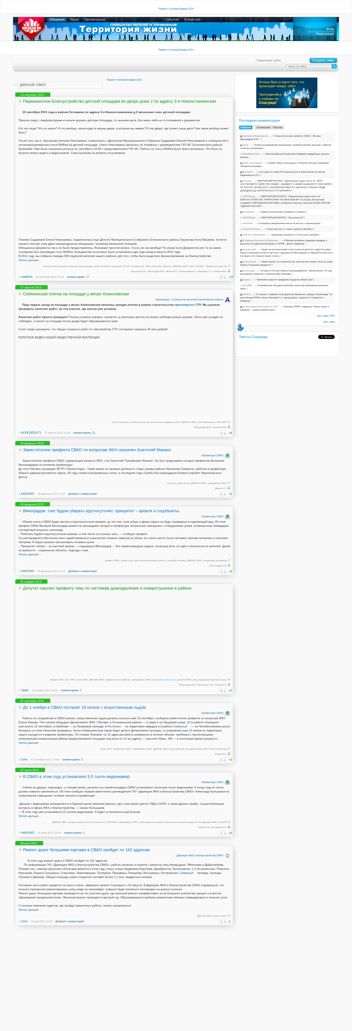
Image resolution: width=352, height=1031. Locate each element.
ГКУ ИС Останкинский (133, 266)
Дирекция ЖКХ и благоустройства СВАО (200, 855)
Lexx (24, 759)
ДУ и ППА (70, 680)
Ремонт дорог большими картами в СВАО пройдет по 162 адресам (86, 850)
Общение (57, 19)
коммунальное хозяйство (118, 680)
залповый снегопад (176, 560)
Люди (74, 19)
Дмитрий (248, 172)
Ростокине (114, 726)
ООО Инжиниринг (206, 422)
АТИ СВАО (222, 422)
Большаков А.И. (219, 827)
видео (224, 680)
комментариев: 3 (72, 759)
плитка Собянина (120, 422)
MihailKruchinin (251, 154)
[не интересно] (225, 277)
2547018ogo (249, 196)
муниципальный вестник (164, 680)
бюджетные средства (216, 266)
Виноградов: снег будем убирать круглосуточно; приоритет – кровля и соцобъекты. (101, 511)
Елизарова (249, 212)
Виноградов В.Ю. (156, 271)
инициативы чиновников (215, 560)
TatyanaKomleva (251, 229)
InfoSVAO (27, 493)
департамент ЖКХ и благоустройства (208, 749)
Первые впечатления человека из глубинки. (283, 212)
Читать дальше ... (30, 260)
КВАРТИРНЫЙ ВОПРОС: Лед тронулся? (282, 217)
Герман (247, 279)
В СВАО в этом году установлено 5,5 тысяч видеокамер (76, 776)
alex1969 (247, 285)
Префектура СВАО (212, 455)
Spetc (25, 690)
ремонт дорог (220, 916)
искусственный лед (179, 749)
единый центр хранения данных (181, 822)
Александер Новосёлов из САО (260, 306)
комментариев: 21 (84, 432)
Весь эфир (322, 315)
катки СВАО (106, 749)
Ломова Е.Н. (221, 685)
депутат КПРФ (184, 680)
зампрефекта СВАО (217, 483)
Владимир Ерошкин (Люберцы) (260, 240)
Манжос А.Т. (221, 488)
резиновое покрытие (161, 266)
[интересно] (221, 276)
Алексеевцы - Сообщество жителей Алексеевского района (189, 299)
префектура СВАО (122, 749)
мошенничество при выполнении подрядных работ (155, 422)
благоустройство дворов (55, 266)
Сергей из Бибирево (254, 234)
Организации (94, 19)
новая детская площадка (81, 266)
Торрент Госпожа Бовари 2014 (176, 8)
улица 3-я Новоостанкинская (108, 266)
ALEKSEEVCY (31, 432)
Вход (330, 29)
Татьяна (247, 181)
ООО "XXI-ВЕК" (197, 266)
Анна (245, 145)
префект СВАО (112, 560)
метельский (249, 249)
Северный (180, 726)
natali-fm (27, 276)
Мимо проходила (252, 163)
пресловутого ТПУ (188, 304)
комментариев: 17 (78, 276)
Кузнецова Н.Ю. (205, 685)
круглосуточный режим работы (150, 560)
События (172, 19)
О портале (192, 19)
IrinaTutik (248, 223)
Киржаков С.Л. (204, 271)
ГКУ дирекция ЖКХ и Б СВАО (212, 822)
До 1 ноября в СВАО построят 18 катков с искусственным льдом (84, 707)
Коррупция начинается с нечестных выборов (295, 234)
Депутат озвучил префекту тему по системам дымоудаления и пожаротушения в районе (107, 588)
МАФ (147, 266)
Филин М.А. (171, 271)
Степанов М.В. (220, 271)
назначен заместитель (178, 483)
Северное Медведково (255, 136)
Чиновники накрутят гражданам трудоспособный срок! (284, 279)
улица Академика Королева (206, 680)
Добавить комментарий (82, 493)
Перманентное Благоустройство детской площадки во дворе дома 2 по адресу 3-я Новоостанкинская (119, 101)
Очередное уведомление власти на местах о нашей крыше (289, 223)
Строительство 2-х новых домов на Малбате (289, 229)
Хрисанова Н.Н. (138, 271)
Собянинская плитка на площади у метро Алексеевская (76, 294)
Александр (249, 270)
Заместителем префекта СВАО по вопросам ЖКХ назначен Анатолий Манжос (97, 450)
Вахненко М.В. (220, 427)
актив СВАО (82, 680)
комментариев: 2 (71, 690)
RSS (332, 315)
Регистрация (325, 34)
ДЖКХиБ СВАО (180, 266)
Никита (247, 294)
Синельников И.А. (187, 271)
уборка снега (127, 560)
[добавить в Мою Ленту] (20, 101)
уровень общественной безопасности (87, 822)
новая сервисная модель (151, 822)
